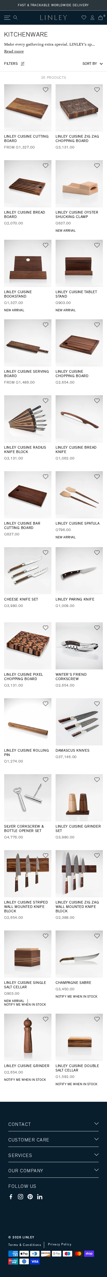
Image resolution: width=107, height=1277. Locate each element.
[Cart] (100, 17)
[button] (45, 90)
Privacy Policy (59, 1244)
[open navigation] (7, 18)
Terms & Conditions (24, 1244)
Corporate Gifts (23, 1201)
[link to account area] (92, 17)
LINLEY (29, 1237)
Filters (11, 64)
